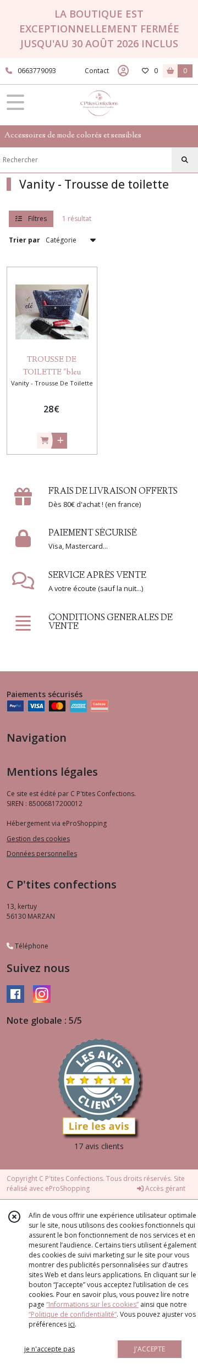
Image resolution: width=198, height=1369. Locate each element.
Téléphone (30, 946)
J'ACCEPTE (149, 1349)
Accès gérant (164, 1188)
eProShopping (67, 1188)
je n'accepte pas (49, 1349)
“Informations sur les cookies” (92, 1304)
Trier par (24, 240)
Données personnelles (42, 853)
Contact (97, 70)
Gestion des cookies (38, 838)
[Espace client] (123, 71)
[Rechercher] (185, 160)
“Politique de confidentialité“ (73, 1314)
